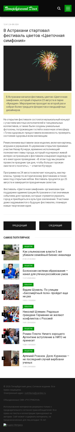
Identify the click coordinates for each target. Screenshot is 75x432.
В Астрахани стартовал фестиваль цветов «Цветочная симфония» (34, 35)
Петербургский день (20, 8)
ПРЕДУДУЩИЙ (19, 224)
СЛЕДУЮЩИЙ (55, 224)
